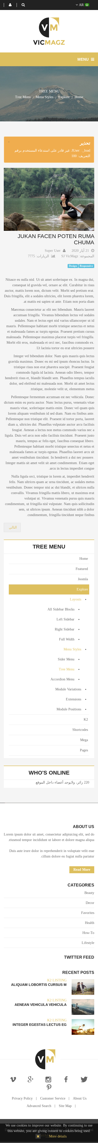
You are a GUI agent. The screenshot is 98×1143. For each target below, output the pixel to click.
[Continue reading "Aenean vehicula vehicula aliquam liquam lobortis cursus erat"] (83, 1007)
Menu (83, 59)
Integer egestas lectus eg (40, 1025)
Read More (81, 869)
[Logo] (45, 1059)
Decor (90, 903)
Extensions (73, 699)
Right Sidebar (64, 629)
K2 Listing (57, 980)
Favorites (87, 913)
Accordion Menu (62, 679)
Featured (82, 569)
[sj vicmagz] (49, 31)
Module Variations (68, 689)
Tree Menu (66, 669)
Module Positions (69, 709)
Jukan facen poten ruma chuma (56, 239)
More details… (56, 1136)
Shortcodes (80, 730)
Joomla (83, 579)
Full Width (66, 639)
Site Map (65, 1106)
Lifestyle (88, 943)
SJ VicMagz (69, 256)
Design (73, 266)
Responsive (86, 266)
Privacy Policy (22, 1098)
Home (79, 97)
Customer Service (52, 1098)
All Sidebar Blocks (60, 609)
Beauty (89, 893)
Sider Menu (66, 659)
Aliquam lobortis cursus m (39, 985)
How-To (88, 933)
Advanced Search (39, 1106)
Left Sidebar (65, 619)
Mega (84, 740)
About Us (79, 1098)
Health (89, 923)
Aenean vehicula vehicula (41, 1005)
